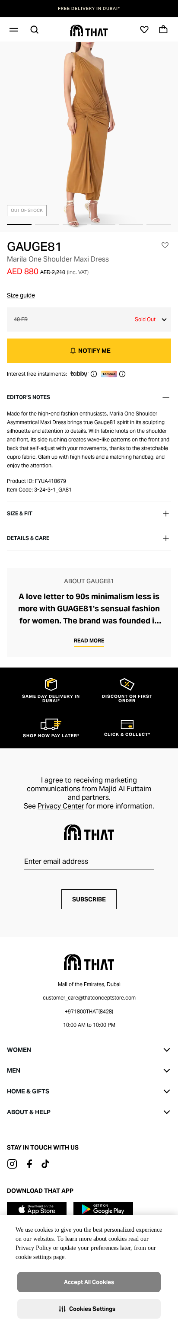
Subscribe (89, 899)
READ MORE (89, 640)
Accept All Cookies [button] (89, 1282)
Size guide (21, 295)
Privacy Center (61, 806)
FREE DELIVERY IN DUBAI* (89, 8)
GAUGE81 (34, 246)
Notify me (94, 351)
